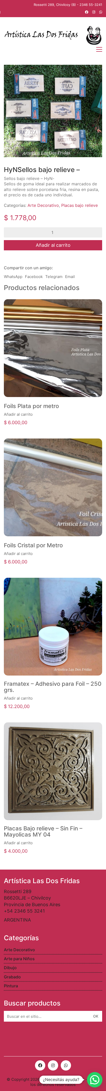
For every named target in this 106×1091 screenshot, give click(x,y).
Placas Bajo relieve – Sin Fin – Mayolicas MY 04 (43, 831)
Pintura (11, 985)
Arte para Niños (19, 958)
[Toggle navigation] (99, 49)
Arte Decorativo (43, 205)
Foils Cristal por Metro (33, 545)
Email (70, 276)
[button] (94, 1079)
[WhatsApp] (66, 1065)
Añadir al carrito (53, 245)
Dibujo (10, 967)
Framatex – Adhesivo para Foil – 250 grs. (52, 687)
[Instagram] (53, 1065)
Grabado (12, 976)
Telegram (54, 276)
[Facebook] (40, 1065)
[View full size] (11, 73)
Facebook (34, 276)
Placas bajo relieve (79, 205)
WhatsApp (13, 276)
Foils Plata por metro (31, 406)
